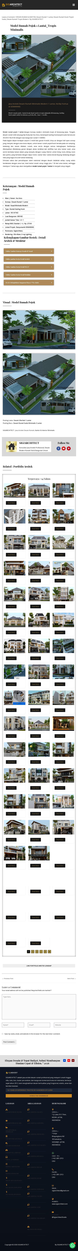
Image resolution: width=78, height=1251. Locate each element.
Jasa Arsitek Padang (34, 1196)
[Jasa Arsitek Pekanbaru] (28, 1216)
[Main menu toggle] (73, 4)
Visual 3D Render (12, 1160)
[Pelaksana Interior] (6, 1192)
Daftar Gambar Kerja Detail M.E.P (17, 267)
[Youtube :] (53, 1212)
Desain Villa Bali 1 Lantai (22, 420)
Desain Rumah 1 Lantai (44, 17)
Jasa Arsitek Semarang (35, 1134)
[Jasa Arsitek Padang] (28, 1193)
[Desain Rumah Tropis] (6, 1109)
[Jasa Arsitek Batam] (28, 1176)
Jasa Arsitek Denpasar (35, 1189)
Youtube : (55, 1215)
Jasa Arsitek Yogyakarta (36, 1145)
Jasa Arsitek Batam (34, 1178)
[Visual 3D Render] (6, 1157)
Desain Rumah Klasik (13, 1123)
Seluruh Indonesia (34, 1229)
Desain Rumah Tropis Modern (17, 19)
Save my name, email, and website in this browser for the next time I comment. (32, 1034)
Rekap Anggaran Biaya (14, 1180)
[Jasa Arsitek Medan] (28, 1164)
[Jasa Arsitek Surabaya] (28, 1153)
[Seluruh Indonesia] (28, 1227)
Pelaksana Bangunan (14, 1187)
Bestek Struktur (12, 1174)
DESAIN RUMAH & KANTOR (26, 17)
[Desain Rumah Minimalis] (6, 1127)
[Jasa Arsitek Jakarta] (28, 1109)
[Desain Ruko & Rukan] (6, 1136)
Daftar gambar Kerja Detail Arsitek (18, 259)
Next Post (71, 978)
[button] (29, 251)
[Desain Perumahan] (6, 1143)
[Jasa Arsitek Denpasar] (28, 1187)
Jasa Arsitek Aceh (33, 1207)
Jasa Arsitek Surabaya (35, 1156)
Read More (11, 503)
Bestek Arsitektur (13, 1167)
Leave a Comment (8, 17)
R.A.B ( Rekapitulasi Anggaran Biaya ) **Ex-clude (22, 283)
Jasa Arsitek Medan (34, 1167)
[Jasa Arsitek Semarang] (28, 1131)
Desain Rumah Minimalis (11, 1131)
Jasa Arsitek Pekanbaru (36, 1218)
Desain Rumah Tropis (14, 1112)
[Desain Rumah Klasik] (6, 1120)
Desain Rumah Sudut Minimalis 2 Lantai (27, 423)
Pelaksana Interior (13, 1194)
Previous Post (7, 978)
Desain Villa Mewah (13, 1153)
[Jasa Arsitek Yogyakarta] (28, 1142)
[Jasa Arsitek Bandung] (28, 1120)
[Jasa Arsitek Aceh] (28, 1205)
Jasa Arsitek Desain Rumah (24, 430)
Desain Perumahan (13, 1146)
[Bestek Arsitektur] (6, 1164)
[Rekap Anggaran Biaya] (6, 1178)
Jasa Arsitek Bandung (35, 1123)
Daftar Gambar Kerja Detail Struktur (18, 275)
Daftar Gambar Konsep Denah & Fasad (19, 251)
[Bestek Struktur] (6, 1171)
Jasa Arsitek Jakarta (35, 1112)
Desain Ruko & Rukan (14, 1139)
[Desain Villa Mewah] (6, 1150)
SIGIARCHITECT (29, 443)
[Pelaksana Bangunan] (6, 1185)
